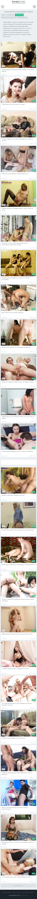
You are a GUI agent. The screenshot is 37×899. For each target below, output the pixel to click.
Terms (13, 892)
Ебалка (32, 892)
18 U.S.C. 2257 (25, 892)
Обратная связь (6, 892)
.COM (18, 1)
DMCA (19, 892)
